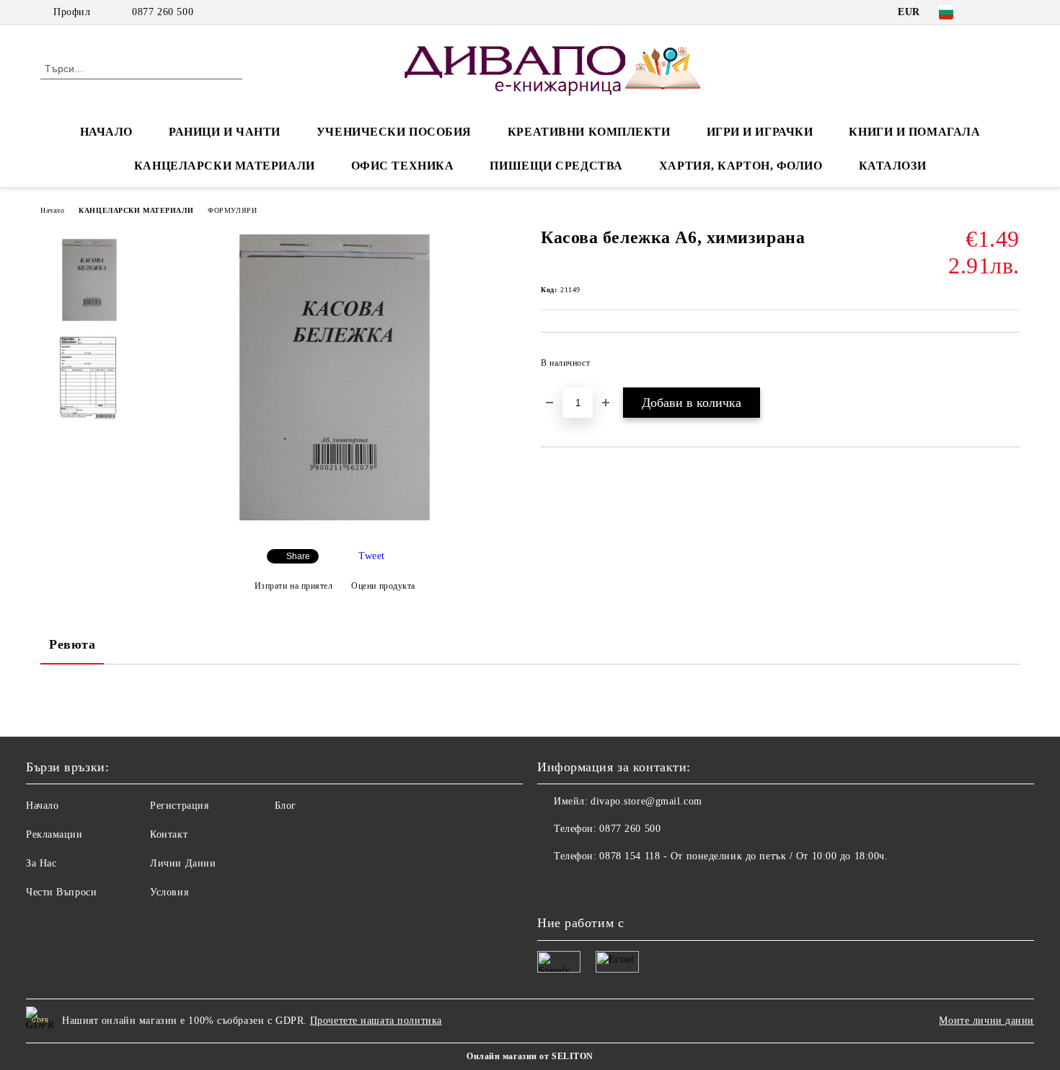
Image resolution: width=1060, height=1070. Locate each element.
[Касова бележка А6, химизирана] (334, 525)
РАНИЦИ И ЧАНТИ (225, 132)
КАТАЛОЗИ (892, 165)
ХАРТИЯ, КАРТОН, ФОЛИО (741, 165)
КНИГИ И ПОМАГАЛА (914, 132)
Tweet (371, 556)
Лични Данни (183, 863)
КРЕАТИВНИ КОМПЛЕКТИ (589, 132)
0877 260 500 (162, 11)
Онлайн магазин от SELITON (530, 1056)
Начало (52, 210)
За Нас (41, 863)
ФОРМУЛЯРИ (232, 210)
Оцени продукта (383, 586)
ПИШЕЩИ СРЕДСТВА (556, 165)
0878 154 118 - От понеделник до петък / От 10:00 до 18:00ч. (743, 856)
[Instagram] (1012, 12)
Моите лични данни (986, 1020)
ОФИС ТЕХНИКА (402, 165)
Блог (285, 805)
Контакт (168, 834)
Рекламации (54, 834)
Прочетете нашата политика (376, 1020)
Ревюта (72, 644)
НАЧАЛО (106, 132)
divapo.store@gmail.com (646, 801)
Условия (169, 892)
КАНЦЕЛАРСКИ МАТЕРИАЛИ (224, 165)
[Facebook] (990, 12)
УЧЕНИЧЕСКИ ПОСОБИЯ (394, 132)
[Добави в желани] (1009, 367)
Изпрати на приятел (294, 586)
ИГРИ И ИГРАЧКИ (760, 132)
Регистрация (179, 805)
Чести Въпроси (61, 892)
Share (298, 556)
